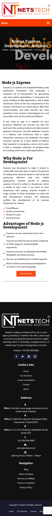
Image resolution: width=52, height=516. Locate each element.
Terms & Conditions (26, 483)
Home (5, 50)
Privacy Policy (26, 487)
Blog (26, 469)
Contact (26, 385)
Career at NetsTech (26, 380)
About (26, 389)
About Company (26, 474)
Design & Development (21, 50)
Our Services (26, 376)
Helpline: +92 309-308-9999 (26, 350)
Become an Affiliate (26, 479)
